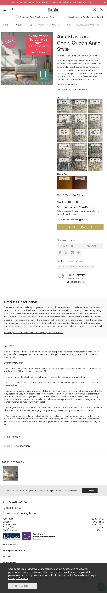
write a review (86, 266)
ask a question (67, 266)
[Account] (94, 9)
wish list (68, 246)
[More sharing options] (79, 253)
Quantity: (61, 202)
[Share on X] (66, 253)
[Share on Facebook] (60, 253)
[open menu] (4, 9)
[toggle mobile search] (11, 9)
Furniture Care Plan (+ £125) (74, 220)
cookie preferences (18, 578)
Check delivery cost (76, 282)
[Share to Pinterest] (72, 253)
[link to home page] (53, 9)
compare (91, 246)
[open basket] (101, 9)
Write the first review (67, 84)
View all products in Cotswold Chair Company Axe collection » (33, 332)
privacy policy (32, 575)
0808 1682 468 (13, 508)
